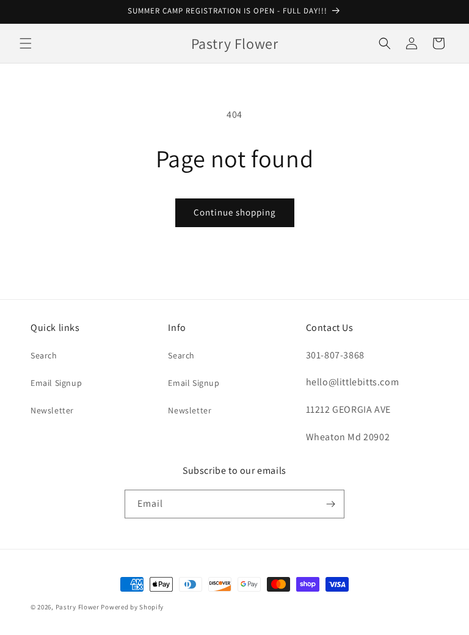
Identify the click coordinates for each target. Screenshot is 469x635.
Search (44, 355)
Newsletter (52, 410)
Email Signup (56, 382)
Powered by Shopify (132, 607)
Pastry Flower (78, 607)
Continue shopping (235, 212)
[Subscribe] (330, 504)
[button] (25, 43)
